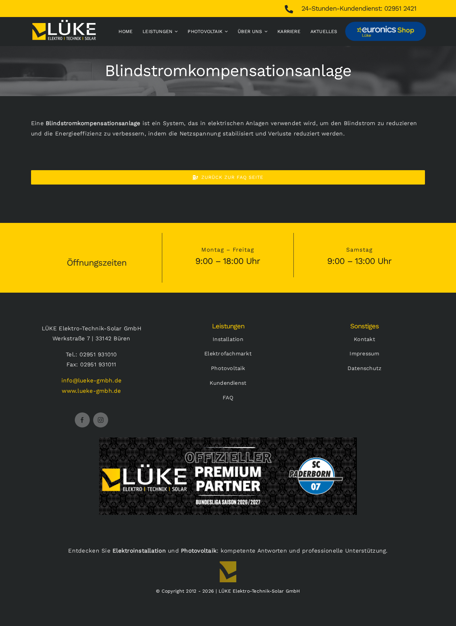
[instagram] (100, 419)
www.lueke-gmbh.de (91, 390)
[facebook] (82, 419)
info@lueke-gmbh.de (91, 380)
